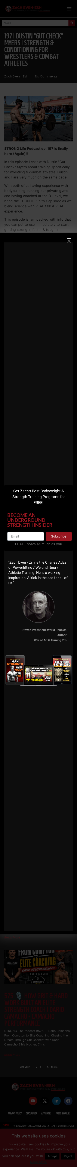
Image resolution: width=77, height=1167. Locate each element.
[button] (69, 240)
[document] (38, 583)
